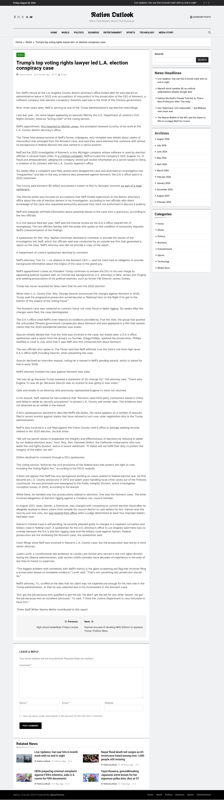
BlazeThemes (57, 794)
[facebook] (15, 17)
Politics (79, 32)
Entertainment (112, 32)
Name (24, 703)
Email (66, 703)
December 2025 (165, 189)
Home (54, 32)
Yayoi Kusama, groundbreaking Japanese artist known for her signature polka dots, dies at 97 (120, 775)
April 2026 (162, 164)
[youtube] (31, 17)
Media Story (166, 32)
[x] (23, 17)
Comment (26, 665)
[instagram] (19, 17)
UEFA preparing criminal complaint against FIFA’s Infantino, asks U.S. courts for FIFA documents (55, 775)
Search (159, 54)
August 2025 (163, 195)
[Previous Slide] (204, 3)
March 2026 (163, 170)
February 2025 (164, 202)
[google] (27, 17)
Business (93, 32)
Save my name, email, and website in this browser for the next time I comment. (63, 716)
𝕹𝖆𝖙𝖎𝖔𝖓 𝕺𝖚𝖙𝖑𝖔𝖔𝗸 (112, 14)
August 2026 (163, 139)
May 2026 (162, 158)
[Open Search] (209, 32)
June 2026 (162, 151)
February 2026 (164, 177)
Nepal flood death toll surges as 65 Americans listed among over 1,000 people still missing (122, 756)
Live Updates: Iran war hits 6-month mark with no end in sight (165, 3)
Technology (147, 32)
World (65, 32)
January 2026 (163, 183)
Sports (130, 32)
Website (109, 703)
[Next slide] (209, 3)
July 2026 (161, 145)
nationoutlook (26, 74)
